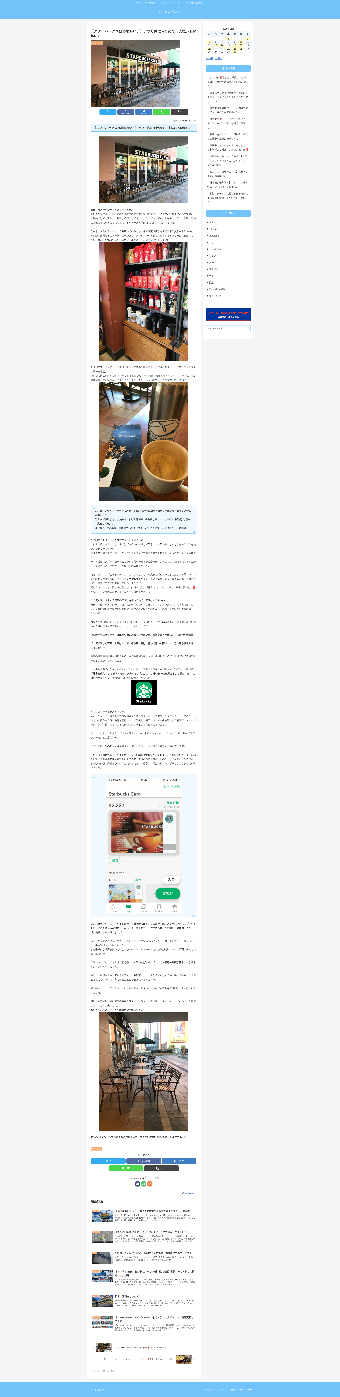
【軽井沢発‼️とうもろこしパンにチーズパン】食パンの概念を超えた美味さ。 (227, 123)
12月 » (218, 58)
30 (235, 52)
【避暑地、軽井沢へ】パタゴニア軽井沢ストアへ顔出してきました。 (227, 184)
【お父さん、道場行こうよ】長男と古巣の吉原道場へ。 (227, 173)
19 (209, 48)
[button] (179, 112)
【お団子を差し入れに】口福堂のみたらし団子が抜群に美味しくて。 (227, 136)
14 (222, 45)
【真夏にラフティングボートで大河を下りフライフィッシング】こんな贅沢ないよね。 (227, 97)
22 (228, 48)
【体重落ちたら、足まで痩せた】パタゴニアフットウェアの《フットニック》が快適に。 (227, 160)
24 (241, 48)
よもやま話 (97, 1149)
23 (235, 48)
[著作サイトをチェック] (137, 1184)
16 (235, 45)
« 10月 (209, 58)
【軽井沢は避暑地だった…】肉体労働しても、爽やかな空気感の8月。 (227, 110)
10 (241, 42)
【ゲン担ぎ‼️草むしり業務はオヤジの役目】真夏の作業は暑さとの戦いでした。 (227, 81)
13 (215, 45)
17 (241, 45)
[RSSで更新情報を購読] (149, 1184)
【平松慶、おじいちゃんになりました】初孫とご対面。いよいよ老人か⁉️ (227, 147)
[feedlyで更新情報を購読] (143, 1184)
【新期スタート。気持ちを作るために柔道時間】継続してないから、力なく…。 (227, 198)
